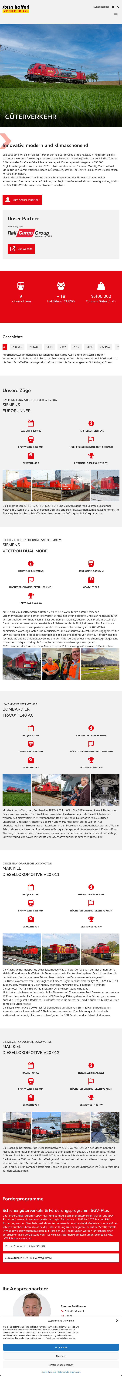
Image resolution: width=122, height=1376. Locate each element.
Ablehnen (61, 1356)
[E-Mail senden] (113, 7)
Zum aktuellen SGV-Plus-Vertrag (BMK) (28, 1258)
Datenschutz (63, 1372)
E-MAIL (69, 1316)
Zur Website (25, 249)
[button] (117, 1320)
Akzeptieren (61, 1347)
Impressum (75, 1372)
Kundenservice (101, 6)
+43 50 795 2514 (74, 1311)
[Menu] (115, 15)
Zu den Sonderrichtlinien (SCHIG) (25, 1246)
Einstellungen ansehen (61, 1364)
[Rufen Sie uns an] (118, 7)
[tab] (17, 347)
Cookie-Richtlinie (48, 1372)
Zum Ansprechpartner (26, 200)
